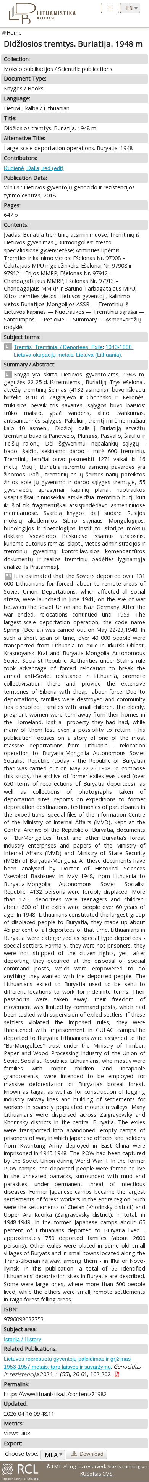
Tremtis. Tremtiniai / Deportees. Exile (58, 347)
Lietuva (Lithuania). (99, 355)
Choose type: (21, 1453)
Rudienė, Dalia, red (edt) (33, 168)
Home (14, 32)
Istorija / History (22, 1339)
